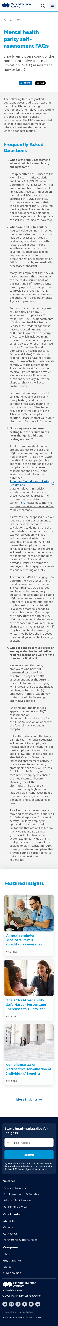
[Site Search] (43, 6)
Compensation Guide (13, 1317)
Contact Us (10, 1233)
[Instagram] (11, 1304)
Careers (8, 1227)
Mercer (7, 1266)
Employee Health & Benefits (21, 1194)
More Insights (27, 1099)
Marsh (7, 1254)
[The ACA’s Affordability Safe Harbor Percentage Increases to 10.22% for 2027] (29, 978)
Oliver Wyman (12, 1273)
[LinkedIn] (37, 1303)
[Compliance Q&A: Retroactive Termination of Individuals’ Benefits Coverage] (29, 1042)
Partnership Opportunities (20, 1239)
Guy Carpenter (12, 1260)
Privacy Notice (26, 1312)
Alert (22, 502)
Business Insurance (15, 1188)
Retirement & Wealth (16, 1206)
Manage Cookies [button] (34, 1317)
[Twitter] (18, 1303)
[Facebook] (24, 1303)
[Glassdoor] (4, 1304)
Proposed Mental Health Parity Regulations (29, 483)
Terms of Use (9, 1312)
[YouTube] (31, 1303)
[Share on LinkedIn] (26, 82)
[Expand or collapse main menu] (52, 6)
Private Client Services (17, 1200)
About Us (9, 1221)
